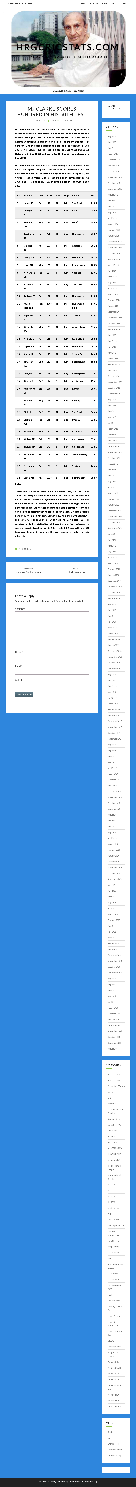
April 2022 (112, 423)
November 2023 (115, 317)
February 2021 (114, 499)
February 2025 (114, 230)
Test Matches (26, 549)
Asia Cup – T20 (114, 1074)
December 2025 (115, 171)
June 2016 (112, 826)
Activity (105, 3)
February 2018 (114, 709)
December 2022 (115, 376)
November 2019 (115, 586)
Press (125, 3)
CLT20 (110, 1092)
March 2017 (113, 773)
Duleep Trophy (114, 1124)
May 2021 (112, 481)
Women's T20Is (115, 1373)
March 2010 (113, 1008)
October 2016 (114, 803)
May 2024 (112, 282)
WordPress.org (114, 1455)
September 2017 (115, 738)
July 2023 (112, 335)
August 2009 (113, 1048)
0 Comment (66, 121)
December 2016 (115, 791)
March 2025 (113, 224)
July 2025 (112, 200)
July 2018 (112, 680)
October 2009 (114, 1037)
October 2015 (114, 873)
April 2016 (112, 838)
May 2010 (112, 996)
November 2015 (115, 867)
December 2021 (115, 446)
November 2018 (115, 656)
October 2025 (114, 183)
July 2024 (112, 270)
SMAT (110, 1258)
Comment (21, 608)
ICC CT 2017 (113, 1142)
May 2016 (112, 832)
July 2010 (112, 984)
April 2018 (112, 698)
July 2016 (112, 820)
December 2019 (115, 580)
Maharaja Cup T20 (116, 1225)
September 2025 (115, 189)
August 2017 (113, 744)
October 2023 (114, 323)
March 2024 (113, 294)
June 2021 (112, 475)
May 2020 (112, 551)
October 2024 (114, 253)
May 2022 (112, 417)
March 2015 (113, 914)
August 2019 (113, 604)
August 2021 (113, 463)
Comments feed (115, 1449)
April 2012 (112, 937)
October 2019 (114, 592)
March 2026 (113, 153)
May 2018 (112, 692)
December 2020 (115, 510)
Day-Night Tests (115, 1119)
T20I (110, 1294)
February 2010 (114, 1013)
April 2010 (112, 1002)
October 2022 (114, 388)
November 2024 (115, 247)
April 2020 (112, 557)
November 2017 (115, 727)
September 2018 (115, 668)
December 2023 (115, 311)
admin (53, 121)
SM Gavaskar (113, 1252)
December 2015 (115, 861)
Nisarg (93, 1481)
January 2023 (113, 370)
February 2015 (114, 920)
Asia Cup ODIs (114, 1080)
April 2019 (112, 627)
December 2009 (115, 1025)
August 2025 (113, 194)
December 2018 (115, 651)
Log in (110, 1438)
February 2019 (114, 639)
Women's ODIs (114, 1367)
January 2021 (113, 504)
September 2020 (115, 528)
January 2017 (113, 785)
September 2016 (115, 809)
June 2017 (112, 756)
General (111, 1136)
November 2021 (115, 452)
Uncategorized (114, 1346)
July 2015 (112, 890)
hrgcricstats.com (20, 3)
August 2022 (113, 399)
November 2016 (115, 797)
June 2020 (112, 545)
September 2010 (115, 972)
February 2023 (114, 364)
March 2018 (113, 703)
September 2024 (115, 259)
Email (18, 666)
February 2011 (114, 943)
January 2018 (113, 715)
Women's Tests (115, 1379)
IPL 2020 (111, 1202)
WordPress (74, 1481)
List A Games (113, 1219)
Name (19, 652)
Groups (115, 3)
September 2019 (115, 598)
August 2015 (113, 885)
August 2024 (113, 265)
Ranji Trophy (113, 1246)
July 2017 (112, 750)
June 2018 (112, 686)
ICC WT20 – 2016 (115, 1148)
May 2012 (112, 931)
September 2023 (115, 329)
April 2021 (112, 487)
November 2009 (115, 1031)
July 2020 (112, 540)
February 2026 (114, 159)
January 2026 (113, 165)
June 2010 (112, 990)
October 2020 (114, 522)
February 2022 (114, 434)
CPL (109, 1097)
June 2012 (112, 926)
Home (83, 3)
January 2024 (113, 306)
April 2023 (112, 352)
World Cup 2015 (115, 1400)
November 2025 (115, 177)
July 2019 (112, 610)
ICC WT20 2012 (114, 1154)
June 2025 (112, 206)
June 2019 (112, 616)
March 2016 (113, 844)
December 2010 (115, 955)
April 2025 (112, 218)
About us (94, 3)
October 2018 (114, 662)
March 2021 (113, 493)
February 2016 (114, 849)
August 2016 (113, 814)
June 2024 (112, 276)
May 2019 (112, 621)
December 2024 (115, 241)
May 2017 (112, 762)
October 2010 (114, 966)
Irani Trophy (113, 1208)
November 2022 (115, 382)
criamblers (112, 1103)
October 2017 (114, 733)
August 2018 (113, 674)
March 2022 (113, 428)
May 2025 (112, 212)
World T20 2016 (115, 1406)
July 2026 (112, 142)
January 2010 (113, 1019)
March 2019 (113, 633)
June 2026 (112, 148)
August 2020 (113, 534)
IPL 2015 (111, 1184)
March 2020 (113, 563)
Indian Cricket (114, 1159)
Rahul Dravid (113, 1240)
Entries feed (113, 1443)
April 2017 (112, 768)
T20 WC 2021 (113, 1279)
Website (19, 680)
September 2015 (115, 879)
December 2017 (115, 721)
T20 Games (113, 1273)
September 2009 (115, 1043)
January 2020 (113, 575)
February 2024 (114, 300)
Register (111, 1432)
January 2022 (113, 440)
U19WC (111, 1340)
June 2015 (112, 896)
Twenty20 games (115, 1316)
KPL (109, 1213)
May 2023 (112, 346)
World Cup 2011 (115, 1394)
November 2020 (115, 516)
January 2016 (113, 855)
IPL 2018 (111, 1196)
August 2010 (113, 978)
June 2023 (112, 341)
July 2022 (112, 405)
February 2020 (114, 569)
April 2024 (112, 288)
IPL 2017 (111, 1190)
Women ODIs (113, 1362)
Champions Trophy (116, 1086)
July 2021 (112, 469)
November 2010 (115, 961)
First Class (112, 1130)
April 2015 (112, 908)
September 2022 (115, 393)
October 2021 (114, 458)
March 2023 (113, 358)
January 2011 (113, 949)
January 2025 (113, 235)
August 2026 (113, 136)
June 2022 (112, 411)
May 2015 (112, 902)
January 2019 (113, 645)
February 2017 (114, 779)
